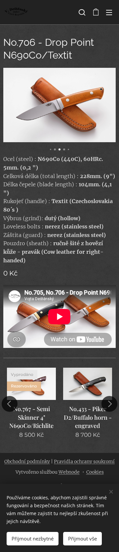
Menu (109, 12)
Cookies (95, 472)
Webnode (69, 472)
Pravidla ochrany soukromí (84, 461)
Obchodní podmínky (27, 461)
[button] (82, 12)
